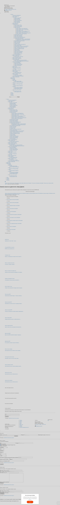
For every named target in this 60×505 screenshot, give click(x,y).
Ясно (30, 501)
